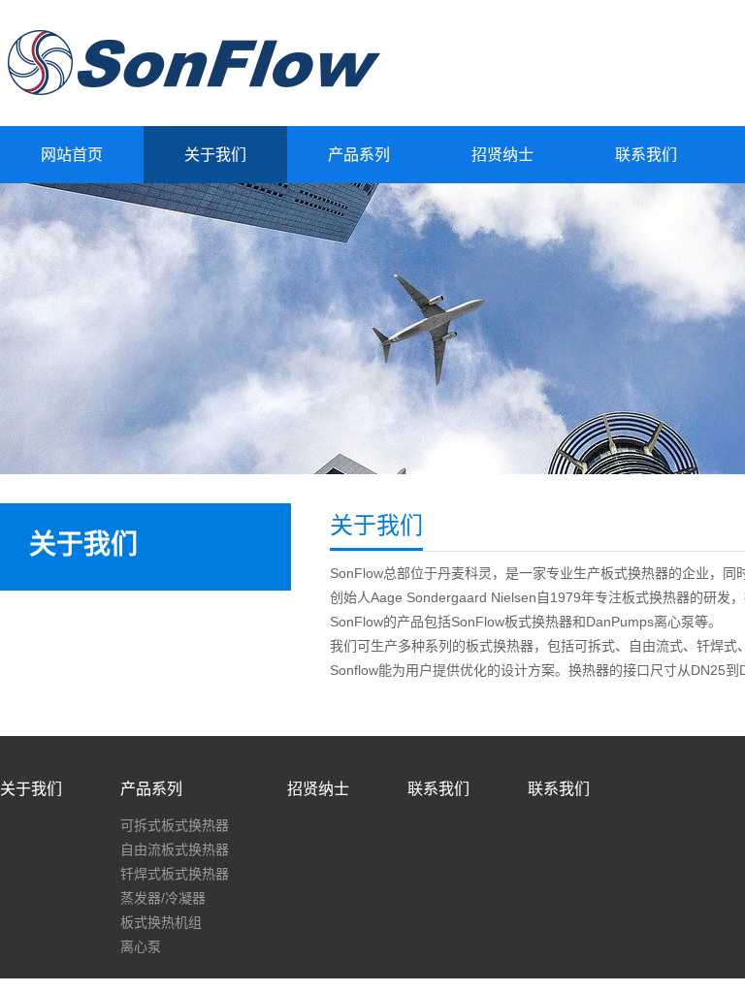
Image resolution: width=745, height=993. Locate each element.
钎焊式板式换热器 (174, 873)
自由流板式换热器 (174, 849)
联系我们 (646, 154)
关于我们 (215, 154)
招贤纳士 (502, 154)
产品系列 (359, 154)
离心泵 (140, 946)
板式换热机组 (161, 922)
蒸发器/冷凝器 (163, 898)
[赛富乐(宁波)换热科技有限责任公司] (194, 100)
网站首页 (72, 154)
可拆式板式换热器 (174, 825)
